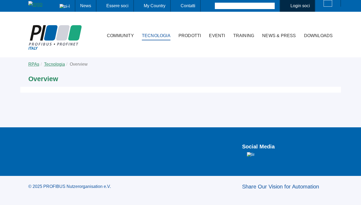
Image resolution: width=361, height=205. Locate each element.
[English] (328, 3)
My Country (154, 5)
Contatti (188, 5)
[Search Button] (210, 6)
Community (120, 35)
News (85, 5)
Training (243, 35)
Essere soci (117, 5)
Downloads (318, 35)
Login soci (300, 5)
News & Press (279, 35)
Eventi (217, 35)
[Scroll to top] (354, 197)
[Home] (97, 25)
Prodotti (189, 35)
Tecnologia (156, 35)
